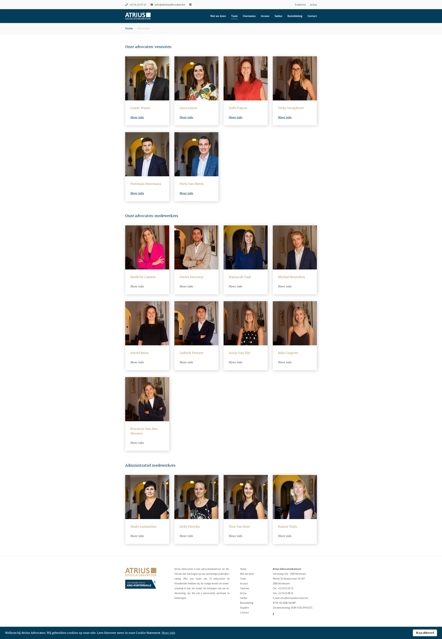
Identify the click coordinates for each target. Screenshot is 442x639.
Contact (312, 16)
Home (129, 28)
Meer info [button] (168, 633)
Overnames (249, 16)
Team (234, 16)
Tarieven (300, 4)
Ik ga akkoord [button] (425, 632)
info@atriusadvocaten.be (170, 4)
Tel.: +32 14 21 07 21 (283, 588)
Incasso (265, 16)
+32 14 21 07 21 (137, 4)
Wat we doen (218, 16)
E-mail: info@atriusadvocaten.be (290, 598)
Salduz (278, 16)
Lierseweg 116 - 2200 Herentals (289, 573)
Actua (313, 4)
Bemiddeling (294, 16)
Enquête (244, 607)
